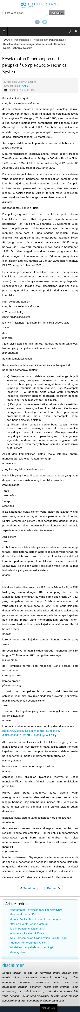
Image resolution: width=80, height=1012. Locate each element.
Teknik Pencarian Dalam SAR (27, 928)
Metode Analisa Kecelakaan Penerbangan (35, 919)
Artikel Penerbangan (17, 40)
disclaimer (13, 965)
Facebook (37, 22)
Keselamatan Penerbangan (49, 40)
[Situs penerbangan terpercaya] (40, 5)
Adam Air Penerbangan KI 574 (28, 942)
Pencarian (56, 12)
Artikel (25, 86)
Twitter (44, 22)
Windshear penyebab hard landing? (31, 947)
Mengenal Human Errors (25, 914)
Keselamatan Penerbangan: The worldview (36, 909)
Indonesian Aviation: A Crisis (27, 933)
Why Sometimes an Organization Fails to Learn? (39, 937)
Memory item (18, 952)
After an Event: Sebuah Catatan (29, 923)
